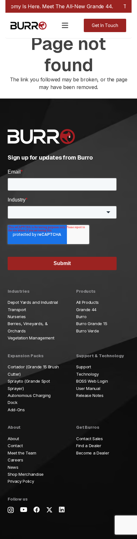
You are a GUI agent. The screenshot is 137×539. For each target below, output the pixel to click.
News (13, 467)
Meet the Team (22, 452)
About (13, 438)
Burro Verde (87, 330)
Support (83, 366)
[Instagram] (11, 510)
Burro (81, 316)
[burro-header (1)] (29, 26)
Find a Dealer (88, 445)
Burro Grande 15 (91, 323)
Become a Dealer (92, 452)
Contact (15, 445)
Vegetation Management (31, 337)
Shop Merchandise (26, 474)
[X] (49, 510)
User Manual (88, 388)
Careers (15, 459)
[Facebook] (36, 510)
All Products (87, 302)
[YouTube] (23, 510)
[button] (65, 25)
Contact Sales (89, 438)
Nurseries (17, 316)
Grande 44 (86, 309)
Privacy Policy (21, 481)
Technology (87, 374)
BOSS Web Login (92, 381)
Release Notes (90, 395)
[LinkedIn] (62, 510)
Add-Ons (16, 409)
